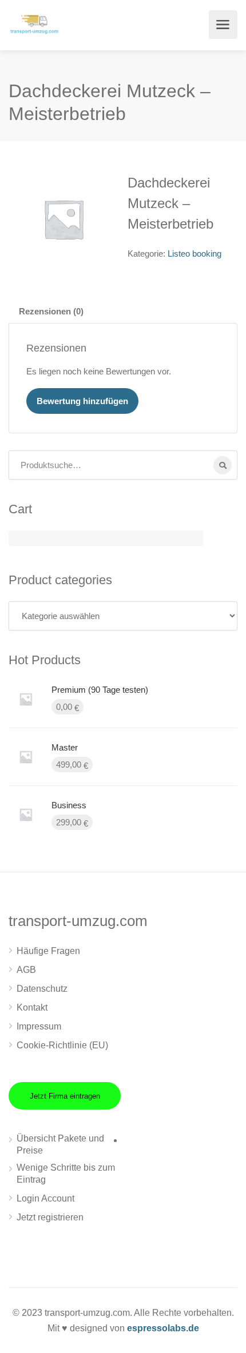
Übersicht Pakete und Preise (60, 1144)
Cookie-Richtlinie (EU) (62, 1045)
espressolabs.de (163, 1328)
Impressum (39, 1026)
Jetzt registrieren (50, 1217)
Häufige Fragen (48, 951)
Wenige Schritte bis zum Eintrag (66, 1173)
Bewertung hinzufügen (82, 401)
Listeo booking (194, 253)
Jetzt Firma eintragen (65, 1096)
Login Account (45, 1198)
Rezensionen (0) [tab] (51, 311)
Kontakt (32, 1007)
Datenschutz (42, 988)
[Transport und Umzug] (34, 23)
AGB (26, 970)
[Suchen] (222, 465)
